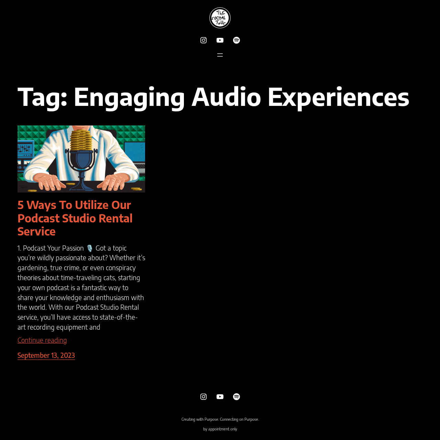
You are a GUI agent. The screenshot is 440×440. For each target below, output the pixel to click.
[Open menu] (220, 55)
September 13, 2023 (46, 355)
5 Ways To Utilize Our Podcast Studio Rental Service (75, 218)
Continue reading (42, 340)
